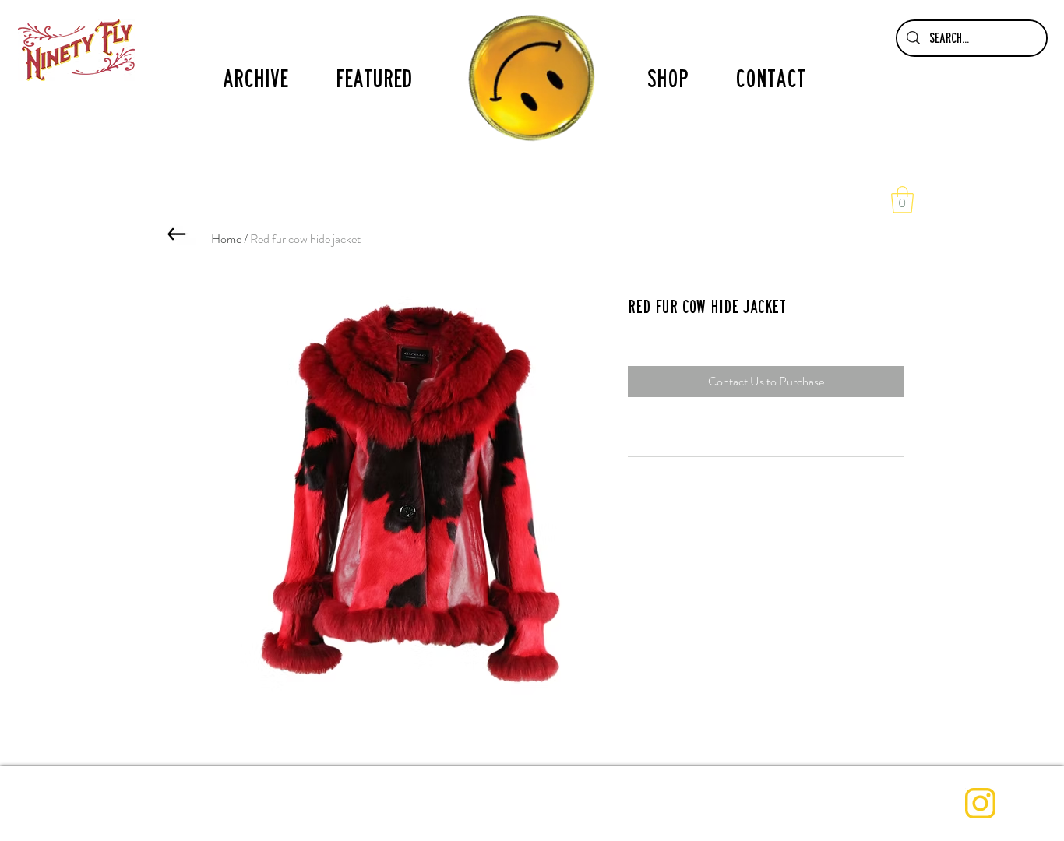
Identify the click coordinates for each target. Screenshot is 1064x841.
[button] (902, 199)
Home (226, 239)
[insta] (980, 803)
